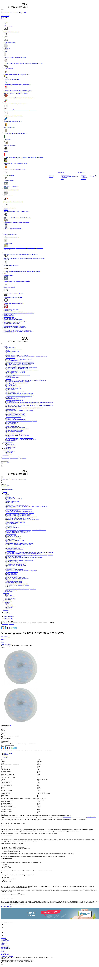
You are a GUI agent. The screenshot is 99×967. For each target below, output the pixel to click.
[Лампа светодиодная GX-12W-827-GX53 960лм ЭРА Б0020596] (20, 685)
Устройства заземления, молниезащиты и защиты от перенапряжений (23, 404)
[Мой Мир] (5, 628)
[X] (7, 628)
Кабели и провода (10, 347)
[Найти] (1, 11)
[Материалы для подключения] (26, 183)
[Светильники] (26, 45)
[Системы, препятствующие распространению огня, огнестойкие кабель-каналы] (26, 154)
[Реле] (26, 34)
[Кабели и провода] (26, 23)
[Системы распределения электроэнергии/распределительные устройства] (26, 268)
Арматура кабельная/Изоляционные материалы (18, 368)
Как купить (6, 443)
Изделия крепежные (11, 385)
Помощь (3, 944)
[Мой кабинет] (1, 14)
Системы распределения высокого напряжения (18, 375)
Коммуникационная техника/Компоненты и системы (19, 393)
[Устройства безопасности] (26, 142)
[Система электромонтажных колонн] (26, 295)
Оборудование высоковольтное (14, 431)
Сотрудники (9, 452)
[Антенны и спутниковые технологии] (26, 225)
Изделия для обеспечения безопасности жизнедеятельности (21, 439)
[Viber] (9, 628)
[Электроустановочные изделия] (26, 29)
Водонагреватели (10, 418)
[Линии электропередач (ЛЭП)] (26, 77)
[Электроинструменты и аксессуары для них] (26, 166)
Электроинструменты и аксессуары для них (17, 383)
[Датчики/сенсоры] (26, 240)
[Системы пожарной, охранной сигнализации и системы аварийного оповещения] (26, 60)
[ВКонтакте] (1, 628)
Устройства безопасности (12, 377)
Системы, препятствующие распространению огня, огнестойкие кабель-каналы (26, 380)
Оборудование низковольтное (13, 406)
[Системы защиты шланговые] (26, 306)
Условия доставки (10, 445)
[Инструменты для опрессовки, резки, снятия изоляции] (26, 82)
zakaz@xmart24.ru (91, 817)
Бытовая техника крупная (12, 426)
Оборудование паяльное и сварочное (15, 372)
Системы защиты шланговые (13, 417)
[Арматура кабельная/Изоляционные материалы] (26, 101)
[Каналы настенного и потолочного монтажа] (26, 54)
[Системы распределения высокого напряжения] (26, 130)
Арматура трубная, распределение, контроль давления (19, 438)
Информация (4, 943)
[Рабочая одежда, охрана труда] (26, 188)
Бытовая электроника (11, 423)
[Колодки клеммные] (26, 273)
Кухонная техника (7, 442)
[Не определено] (26, 136)
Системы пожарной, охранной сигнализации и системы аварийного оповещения (26, 356)
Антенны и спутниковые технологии (15, 397)
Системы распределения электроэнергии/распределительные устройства (24, 407)
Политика (8, 453)
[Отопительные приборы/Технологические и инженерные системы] (26, 106)
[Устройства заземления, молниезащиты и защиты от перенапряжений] (26, 252)
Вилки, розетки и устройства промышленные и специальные (21, 367)
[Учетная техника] (26, 193)
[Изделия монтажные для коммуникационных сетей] (26, 71)
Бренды (2, 951)
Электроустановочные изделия (14, 348)
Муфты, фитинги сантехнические (14, 430)
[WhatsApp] (11, 628)
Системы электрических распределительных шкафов (19, 410)
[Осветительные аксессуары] (26, 231)
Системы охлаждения (11, 425)
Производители (7, 448)
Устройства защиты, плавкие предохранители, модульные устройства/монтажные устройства (29, 405)
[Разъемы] (26, 148)
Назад (7, 494)
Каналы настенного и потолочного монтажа (17, 355)
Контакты (5, 455)
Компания (3, 938)
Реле (7, 350)
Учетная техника (10, 389)
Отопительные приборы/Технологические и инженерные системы (22, 369)
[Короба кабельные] (26, 66)
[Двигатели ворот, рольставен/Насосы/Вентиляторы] (26, 220)
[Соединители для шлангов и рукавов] (26, 112)
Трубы (8, 436)
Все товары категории (6, 906)
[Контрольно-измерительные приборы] (26, 199)
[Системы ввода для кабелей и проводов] (26, 290)
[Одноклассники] (3, 628)
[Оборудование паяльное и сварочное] (26, 118)
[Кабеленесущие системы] (26, 40)
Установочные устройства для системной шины (18, 365)
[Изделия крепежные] (26, 178)
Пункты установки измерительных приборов (17, 428)
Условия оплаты (10, 444)
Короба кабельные (10, 358)
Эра (10, 725)
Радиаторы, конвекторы (12, 422)
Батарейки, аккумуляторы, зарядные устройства (18, 381)
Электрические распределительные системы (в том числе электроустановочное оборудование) (29, 402)
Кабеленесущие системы (12, 351)
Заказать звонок (4, 486)
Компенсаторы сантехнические (14, 432)
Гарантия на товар (10, 447)
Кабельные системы (11, 440)
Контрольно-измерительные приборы (15, 390)
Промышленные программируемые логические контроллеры (21, 421)
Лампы (8, 354)
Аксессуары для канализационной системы (17, 434)
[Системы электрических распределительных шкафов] (26, 278)
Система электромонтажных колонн (15, 414)
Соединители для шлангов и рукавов (15, 371)
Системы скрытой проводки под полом (16, 415)
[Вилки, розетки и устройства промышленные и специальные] (26, 95)
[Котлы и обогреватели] (26, 124)
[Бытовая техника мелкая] (26, 204)
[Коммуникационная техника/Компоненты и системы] (26, 209)
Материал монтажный (11, 411)
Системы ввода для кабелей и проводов (16, 413)
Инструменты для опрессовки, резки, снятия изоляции (19, 362)
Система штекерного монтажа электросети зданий (18, 364)
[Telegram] (16, 628)
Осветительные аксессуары (13, 398)
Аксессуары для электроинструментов (15, 419)
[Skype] (13, 628)
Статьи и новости (10, 451)
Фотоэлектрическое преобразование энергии (17, 435)
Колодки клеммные (11, 409)
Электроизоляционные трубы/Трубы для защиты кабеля (20, 363)
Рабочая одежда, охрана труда (13, 388)
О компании (6, 449)
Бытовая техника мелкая (12, 392)
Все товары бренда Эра (6, 907)
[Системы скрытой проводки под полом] (26, 300)
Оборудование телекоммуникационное (16, 427)
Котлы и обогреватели (11, 373)
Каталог (5, 346)
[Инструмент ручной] (26, 172)
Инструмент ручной (11, 384)
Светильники (9, 352)
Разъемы (8, 379)
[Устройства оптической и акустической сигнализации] (26, 214)
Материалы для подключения (13, 386)
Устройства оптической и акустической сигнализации (19, 394)
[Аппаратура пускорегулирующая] (26, 236)
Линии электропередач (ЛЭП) (13, 360)
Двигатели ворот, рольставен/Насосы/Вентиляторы (19, 396)
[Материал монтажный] (26, 284)
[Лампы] (26, 50)
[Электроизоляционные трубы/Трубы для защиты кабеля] (26, 87)
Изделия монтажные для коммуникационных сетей (19, 359)
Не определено (10, 376)
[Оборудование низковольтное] (26, 262)
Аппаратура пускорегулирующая (14, 400)
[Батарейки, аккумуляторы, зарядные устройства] (26, 160)
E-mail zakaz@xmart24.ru (8, 624)
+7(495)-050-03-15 (5, 16)
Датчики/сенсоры (10, 401)
